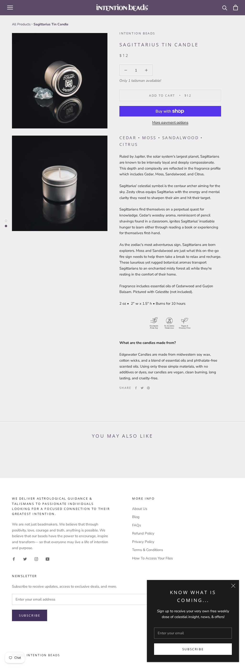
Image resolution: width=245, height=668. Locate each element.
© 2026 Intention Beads (36, 655)
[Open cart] (235, 7)
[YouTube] (47, 559)
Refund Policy (143, 533)
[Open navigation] (10, 8)
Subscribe (193, 649)
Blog (135, 516)
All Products (21, 24)
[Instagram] (36, 559)
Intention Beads (137, 33)
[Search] (224, 7)
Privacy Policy (143, 541)
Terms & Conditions (147, 549)
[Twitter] (142, 387)
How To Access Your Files (152, 558)
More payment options (170, 122)
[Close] (233, 586)
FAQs (136, 525)
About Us (139, 508)
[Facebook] (135, 387)
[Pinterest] (148, 387)
